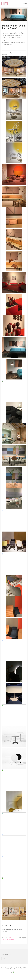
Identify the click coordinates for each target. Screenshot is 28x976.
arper (10, 937)
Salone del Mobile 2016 (8, 939)
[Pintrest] (14, 972)
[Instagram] (12, 972)
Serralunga (6, 941)
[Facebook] (16, 972)
